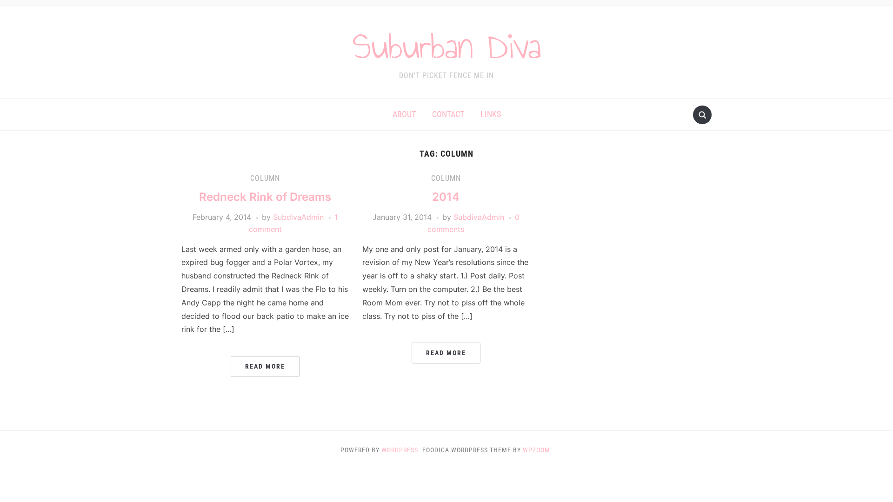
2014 (446, 197)
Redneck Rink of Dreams (265, 197)
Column (265, 178)
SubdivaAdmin (298, 217)
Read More (265, 366)
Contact (448, 114)
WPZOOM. (538, 450)
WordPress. (400, 450)
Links (490, 114)
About (404, 114)
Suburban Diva (447, 46)
